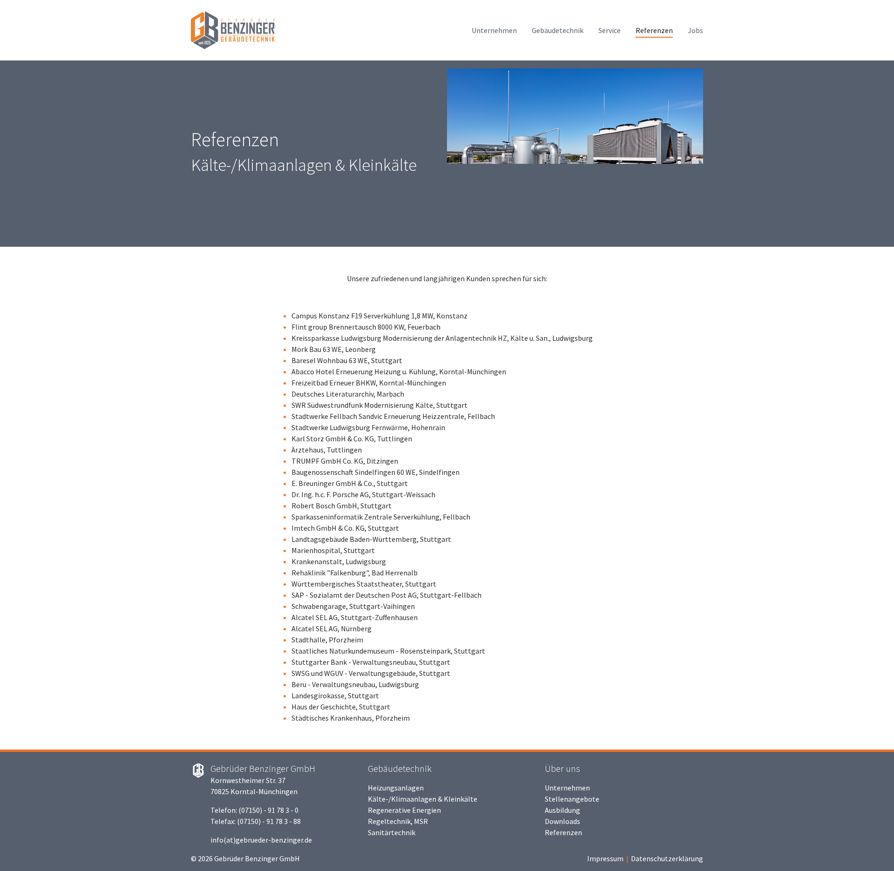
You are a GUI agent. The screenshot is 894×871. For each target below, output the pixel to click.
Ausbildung (562, 810)
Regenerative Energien (404, 810)
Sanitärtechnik (391, 832)
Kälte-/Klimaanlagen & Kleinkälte (422, 798)
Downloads (562, 821)
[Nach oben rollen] (873, 850)
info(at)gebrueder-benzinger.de (261, 839)
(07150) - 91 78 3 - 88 (269, 821)
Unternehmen (567, 787)
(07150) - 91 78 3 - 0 (268, 810)
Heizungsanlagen (396, 787)
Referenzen (563, 832)
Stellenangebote (572, 798)
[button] (23, 154)
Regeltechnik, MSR (398, 821)
